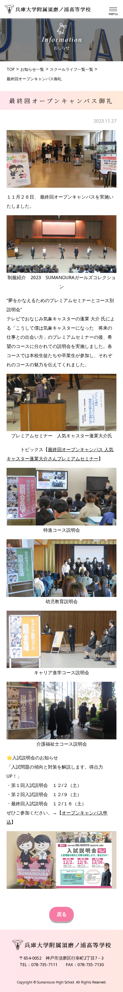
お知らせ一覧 (32, 69)
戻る (62, 914)
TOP (11, 69)
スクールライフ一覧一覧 (71, 69)
